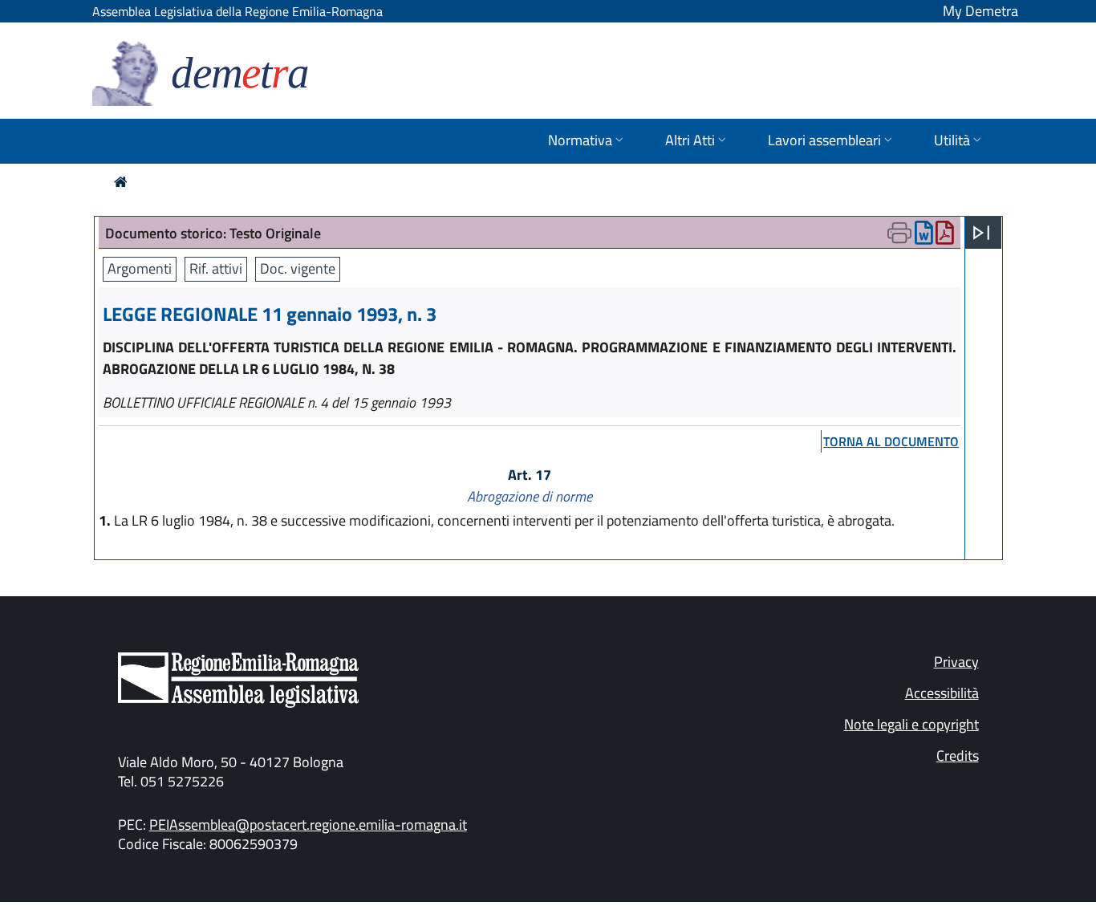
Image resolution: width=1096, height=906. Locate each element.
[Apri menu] (981, 233)
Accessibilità (942, 693)
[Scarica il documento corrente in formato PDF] (945, 236)
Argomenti (140, 268)
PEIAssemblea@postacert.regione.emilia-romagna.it (308, 824)
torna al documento (891, 441)
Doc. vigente (297, 268)
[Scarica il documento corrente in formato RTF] (924, 236)
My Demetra (980, 11)
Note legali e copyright (911, 724)
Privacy (956, 661)
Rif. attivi (215, 268)
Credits (957, 755)
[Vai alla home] (121, 182)
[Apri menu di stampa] (899, 233)
